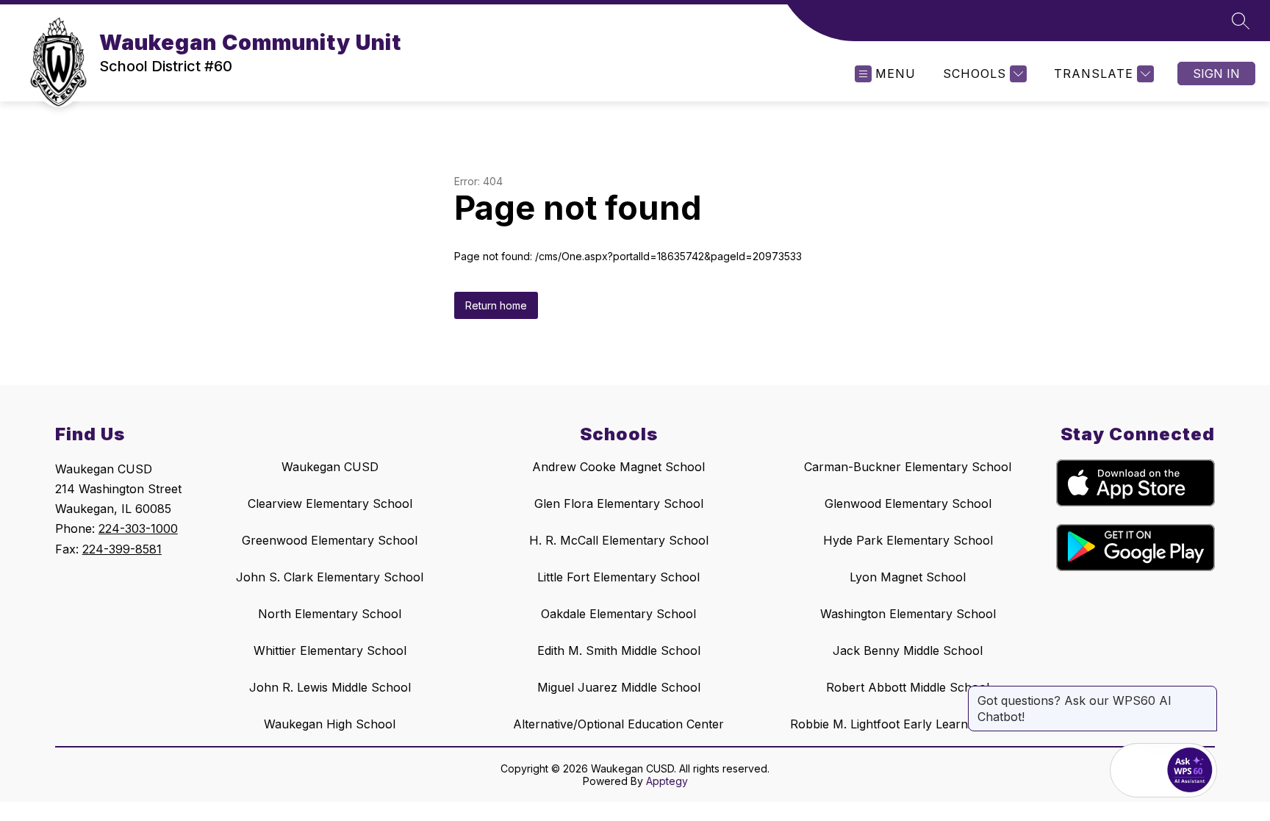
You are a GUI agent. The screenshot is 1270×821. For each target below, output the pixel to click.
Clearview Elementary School (330, 503)
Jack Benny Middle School (908, 650)
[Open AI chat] (1189, 770)
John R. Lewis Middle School (330, 687)
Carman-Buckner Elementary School (907, 466)
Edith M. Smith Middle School (618, 650)
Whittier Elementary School (330, 650)
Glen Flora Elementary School (618, 503)
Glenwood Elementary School (908, 503)
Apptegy (667, 781)
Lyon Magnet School (908, 577)
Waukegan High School (329, 724)
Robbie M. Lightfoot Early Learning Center (907, 724)
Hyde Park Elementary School (908, 540)
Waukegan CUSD (330, 466)
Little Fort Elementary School (618, 577)
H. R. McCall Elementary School (618, 540)
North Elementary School (329, 613)
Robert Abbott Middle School (907, 687)
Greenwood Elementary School (329, 540)
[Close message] (1205, 693)
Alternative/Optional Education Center (618, 724)
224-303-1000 (138, 528)
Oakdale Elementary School (618, 613)
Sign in (1216, 73)
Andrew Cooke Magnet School (618, 466)
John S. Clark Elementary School (329, 577)
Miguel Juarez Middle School (618, 687)
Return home (496, 305)
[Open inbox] (1136, 770)
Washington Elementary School (908, 613)
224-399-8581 (122, 549)
